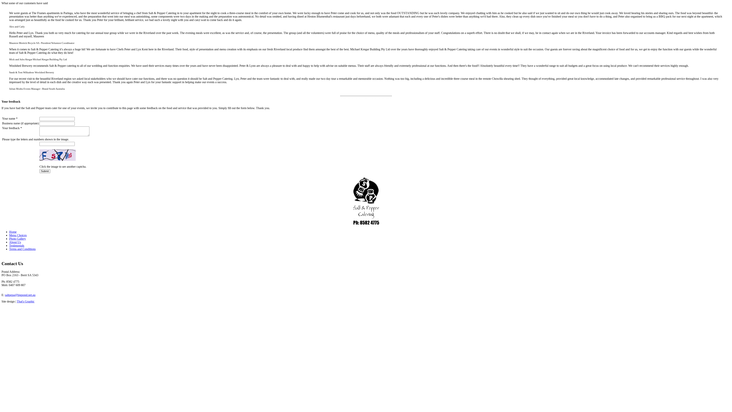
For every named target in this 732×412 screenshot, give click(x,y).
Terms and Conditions (22, 249)
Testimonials (16, 245)
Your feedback (12, 128)
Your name (10, 118)
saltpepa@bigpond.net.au (20, 295)
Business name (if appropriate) (20, 123)
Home (13, 231)
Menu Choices (18, 235)
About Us (15, 242)
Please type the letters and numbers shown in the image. (35, 139)
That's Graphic (26, 301)
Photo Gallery (17, 238)
